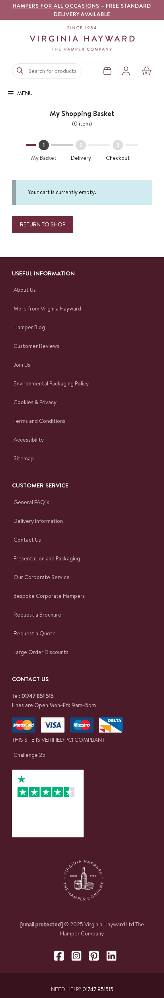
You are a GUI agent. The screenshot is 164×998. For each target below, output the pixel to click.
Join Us (22, 365)
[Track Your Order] (107, 71)
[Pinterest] (94, 955)
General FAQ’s (31, 502)
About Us (25, 290)
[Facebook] (58, 955)
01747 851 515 (37, 696)
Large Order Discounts (41, 652)
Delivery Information (38, 521)
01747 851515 (97, 989)
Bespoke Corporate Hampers (49, 596)
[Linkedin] (111, 955)
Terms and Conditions (39, 421)
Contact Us (27, 540)
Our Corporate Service (42, 577)
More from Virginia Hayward (47, 308)
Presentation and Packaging (47, 558)
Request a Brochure (37, 615)
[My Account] (126, 71)
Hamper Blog (29, 327)
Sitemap (24, 458)
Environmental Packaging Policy (51, 383)
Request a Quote (35, 633)
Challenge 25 (29, 755)
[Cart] (146, 71)
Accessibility (29, 440)
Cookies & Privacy (35, 402)
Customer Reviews (36, 346)
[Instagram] (76, 955)
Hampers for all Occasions (56, 5)
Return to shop (42, 224)
